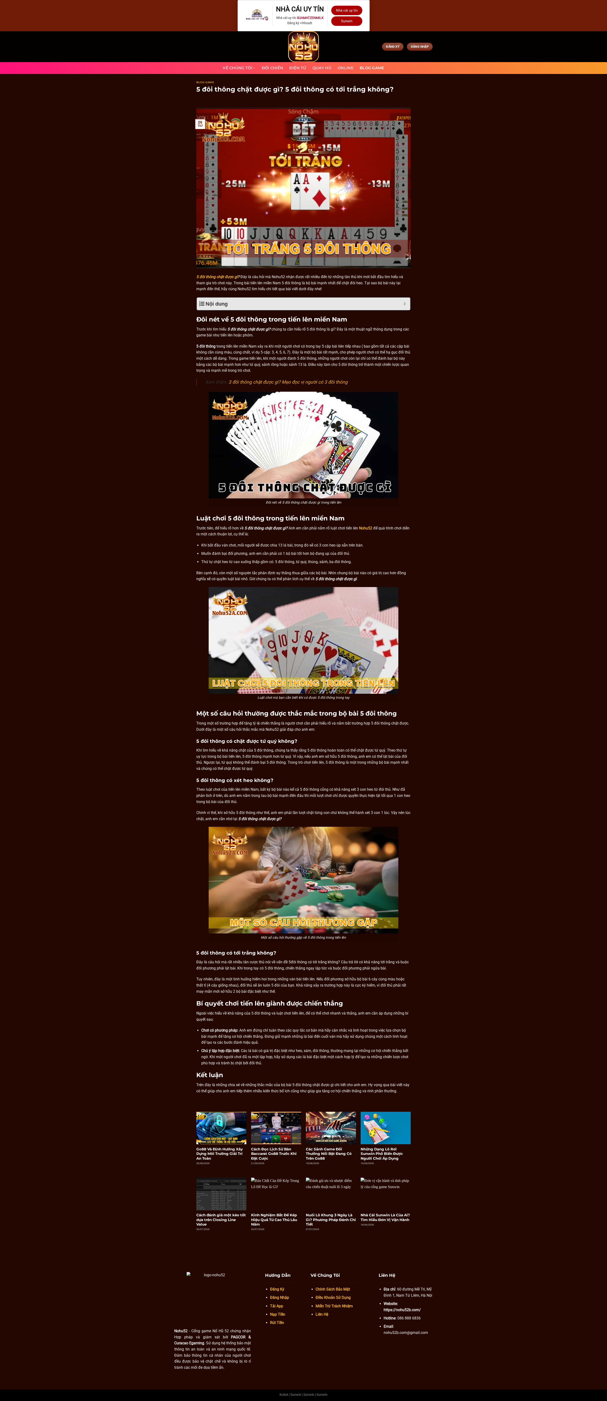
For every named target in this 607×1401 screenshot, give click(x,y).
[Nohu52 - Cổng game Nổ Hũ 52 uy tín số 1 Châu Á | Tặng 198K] (303, 46)
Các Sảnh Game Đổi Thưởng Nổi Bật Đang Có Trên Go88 (329, 1153)
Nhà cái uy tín (347, 10)
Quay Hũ (322, 68)
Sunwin (346, 21)
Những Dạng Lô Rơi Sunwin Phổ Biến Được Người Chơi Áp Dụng (382, 1153)
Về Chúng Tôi (237, 68)
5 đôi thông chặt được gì (217, 277)
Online (346, 68)
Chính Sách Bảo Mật (333, 1289)
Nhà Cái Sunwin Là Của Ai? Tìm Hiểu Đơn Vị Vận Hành (385, 1217)
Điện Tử (297, 68)
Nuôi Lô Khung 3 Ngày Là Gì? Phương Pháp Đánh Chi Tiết (331, 1219)
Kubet (284, 1395)
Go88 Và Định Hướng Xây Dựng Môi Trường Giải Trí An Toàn (219, 1153)
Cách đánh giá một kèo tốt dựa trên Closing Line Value (221, 1219)
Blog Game (372, 68)
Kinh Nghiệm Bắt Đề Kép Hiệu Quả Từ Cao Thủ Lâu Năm (274, 1219)
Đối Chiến (272, 68)
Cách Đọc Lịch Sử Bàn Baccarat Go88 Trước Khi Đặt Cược (274, 1153)
